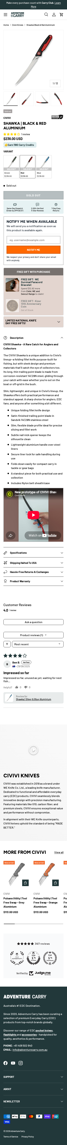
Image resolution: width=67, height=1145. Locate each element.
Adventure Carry (17, 1131)
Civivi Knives (17, 25)
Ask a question (33, 622)
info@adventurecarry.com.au (30, 1049)
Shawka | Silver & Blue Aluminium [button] (33, 699)
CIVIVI (7, 117)
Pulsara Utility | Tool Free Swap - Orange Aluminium (46, 902)
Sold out (33, 195)
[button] (61, 14)
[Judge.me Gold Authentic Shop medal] (17, 958)
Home (6, 25)
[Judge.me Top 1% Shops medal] (34, 958)
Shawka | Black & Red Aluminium (40, 25)
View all (59, 852)
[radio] (11, 166)
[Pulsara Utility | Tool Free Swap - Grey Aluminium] (16, 874)
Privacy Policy (27, 1136)
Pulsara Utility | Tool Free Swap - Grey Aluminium (15, 902)
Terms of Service (10, 1136)
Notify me (33, 249)
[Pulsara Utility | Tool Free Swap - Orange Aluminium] (47, 874)
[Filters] (7, 644)
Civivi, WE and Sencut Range (30, 292)
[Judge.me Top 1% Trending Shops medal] (50, 958)
